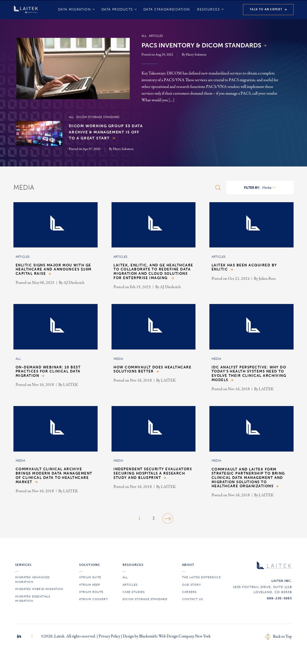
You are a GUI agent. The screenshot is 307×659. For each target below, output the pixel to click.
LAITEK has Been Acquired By (244, 267)
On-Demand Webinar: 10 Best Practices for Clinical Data (48, 371)
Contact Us (192, 599)
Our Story (191, 584)
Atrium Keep (89, 584)
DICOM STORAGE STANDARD (145, 599)
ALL (125, 577)
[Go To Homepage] (25, 9)
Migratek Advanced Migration (32, 580)
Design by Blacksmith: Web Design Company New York (167, 636)
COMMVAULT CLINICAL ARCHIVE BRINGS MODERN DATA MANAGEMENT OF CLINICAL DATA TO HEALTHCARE (54, 475)
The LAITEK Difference (201, 577)
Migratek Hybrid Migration (39, 589)
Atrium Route (91, 592)
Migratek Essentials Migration (32, 599)
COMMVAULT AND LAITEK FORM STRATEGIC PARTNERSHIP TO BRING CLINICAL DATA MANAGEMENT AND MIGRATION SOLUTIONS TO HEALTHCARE (248, 477)
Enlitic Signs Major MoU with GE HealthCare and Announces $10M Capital (54, 269)
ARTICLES (130, 584)
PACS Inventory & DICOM (201, 45)
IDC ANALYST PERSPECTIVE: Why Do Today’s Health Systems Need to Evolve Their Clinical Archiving (249, 373)
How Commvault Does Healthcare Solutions (152, 369)
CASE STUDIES (134, 592)
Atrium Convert (93, 599)
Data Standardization (166, 9)
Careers (189, 592)
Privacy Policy (109, 636)
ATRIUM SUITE (90, 577)
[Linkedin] (19, 636)
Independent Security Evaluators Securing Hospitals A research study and (152, 473)
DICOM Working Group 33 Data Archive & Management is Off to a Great (106, 132)
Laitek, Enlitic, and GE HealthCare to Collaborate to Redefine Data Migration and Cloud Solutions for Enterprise (153, 271)
